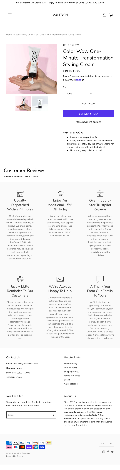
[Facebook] (108, 452)
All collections (71, 383)
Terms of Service (72, 375)
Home (9, 34)
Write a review (32, 176)
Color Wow (20, 34)
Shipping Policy (71, 371)
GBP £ (104, 444)
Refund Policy (70, 367)
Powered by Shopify (14, 456)
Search (67, 379)
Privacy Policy (70, 363)
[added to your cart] (111, 14)
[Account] (104, 14)
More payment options (88, 122)
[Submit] (52, 414)
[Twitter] (112, 452)
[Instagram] (103, 452)
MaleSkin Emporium (22, 453)
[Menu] (9, 15)
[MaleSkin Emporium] (60, 15)
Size (65, 87)
